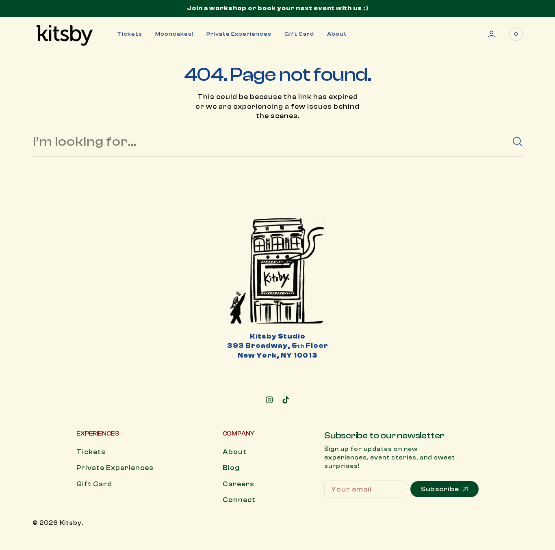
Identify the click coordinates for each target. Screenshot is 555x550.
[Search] (514, 142)
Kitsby (71, 523)
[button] (491, 34)
